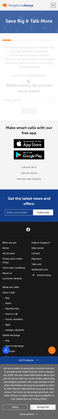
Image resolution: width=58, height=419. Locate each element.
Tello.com (36, 264)
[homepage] (26, 5)
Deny (15, 407)
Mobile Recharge (11, 335)
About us (7, 273)
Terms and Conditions (13, 267)
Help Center (37, 247)
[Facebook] (29, 229)
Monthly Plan (12, 308)
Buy (7, 297)
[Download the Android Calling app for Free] (29, 154)
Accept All (43, 407)
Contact (35, 253)
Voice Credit (8, 292)
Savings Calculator (14, 329)
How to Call (11, 313)
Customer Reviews (12, 278)
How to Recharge (14, 345)
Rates (8, 303)
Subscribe (43, 212)
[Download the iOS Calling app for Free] (29, 143)
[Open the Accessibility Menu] (6, 350)
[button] (53, 5)
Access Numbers (14, 319)
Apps (7, 324)
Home (5, 247)
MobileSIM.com (39, 269)
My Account (8, 253)
